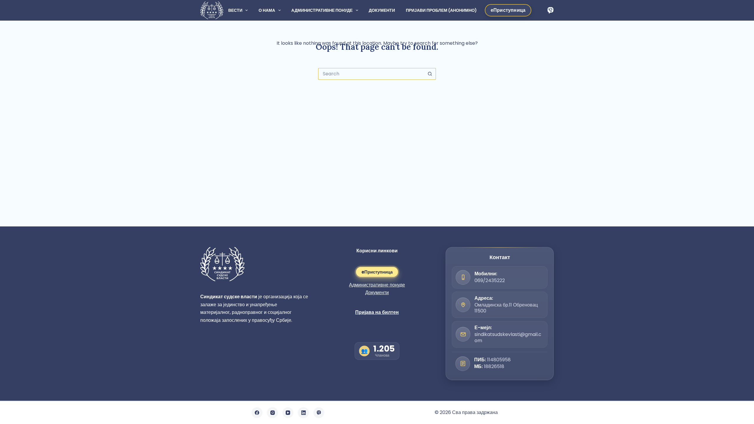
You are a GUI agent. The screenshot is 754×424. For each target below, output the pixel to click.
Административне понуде (322, 10)
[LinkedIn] (303, 412)
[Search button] (430, 74)
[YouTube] (288, 412)
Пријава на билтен (377, 312)
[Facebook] (257, 412)
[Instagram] (272, 412)
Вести (235, 10)
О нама (267, 10)
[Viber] (550, 10)
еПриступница (508, 10)
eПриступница (377, 272)
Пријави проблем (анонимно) (441, 10)
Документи (382, 10)
